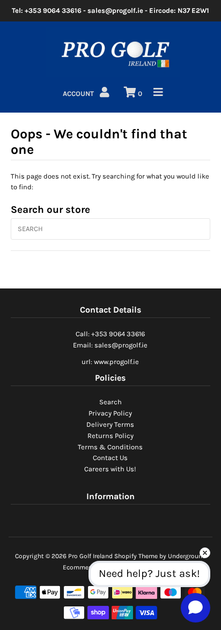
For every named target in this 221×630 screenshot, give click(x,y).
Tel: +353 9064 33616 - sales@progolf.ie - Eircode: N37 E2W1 (110, 10)
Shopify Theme (136, 556)
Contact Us (110, 458)
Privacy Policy (110, 413)
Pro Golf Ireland (90, 556)
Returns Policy (110, 436)
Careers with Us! (110, 469)
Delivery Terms (110, 424)
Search (110, 402)
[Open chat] (195, 607)
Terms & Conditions (110, 447)
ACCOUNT (79, 94)
